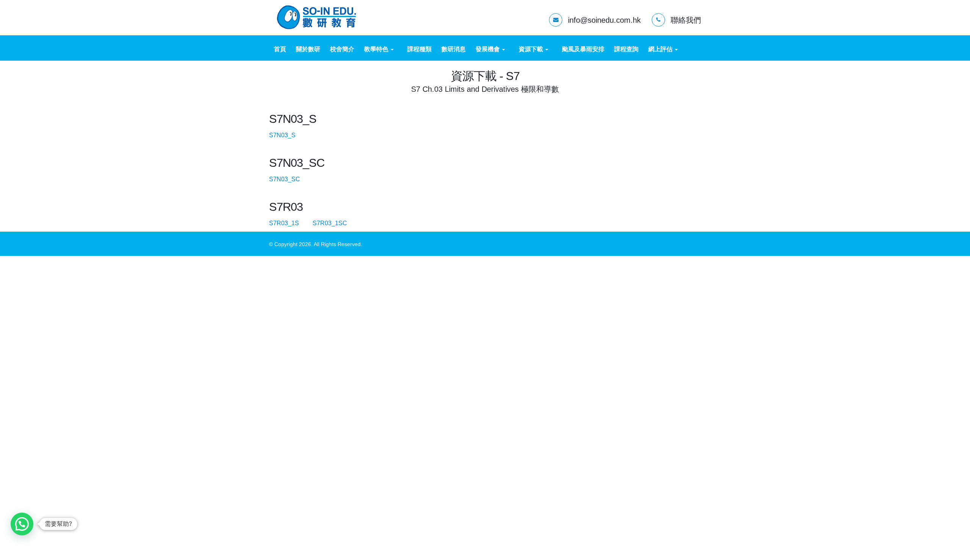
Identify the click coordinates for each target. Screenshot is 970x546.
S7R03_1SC (336, 223)
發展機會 (488, 49)
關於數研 (308, 49)
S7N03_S (288, 135)
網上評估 (661, 49)
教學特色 (377, 49)
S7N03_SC (290, 179)
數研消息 (453, 49)
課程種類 (419, 49)
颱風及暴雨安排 (583, 49)
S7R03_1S (290, 223)
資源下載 (531, 49)
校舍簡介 (342, 49)
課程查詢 (626, 49)
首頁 (280, 49)
